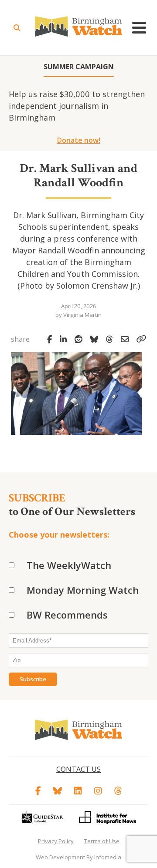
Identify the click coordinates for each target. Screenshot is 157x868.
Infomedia (107, 857)
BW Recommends (67, 614)
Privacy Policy (56, 841)
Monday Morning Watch (83, 589)
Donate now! (78, 140)
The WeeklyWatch (69, 565)
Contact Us (78, 769)
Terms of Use (101, 841)
